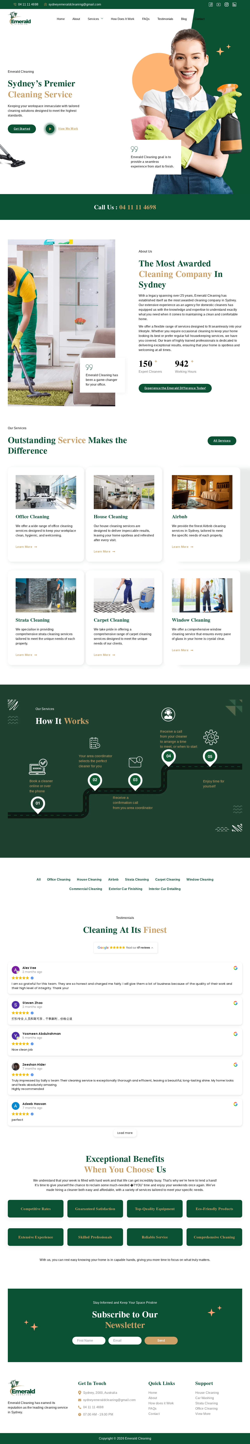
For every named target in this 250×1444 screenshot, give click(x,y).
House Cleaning (207, 1392)
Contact (199, 19)
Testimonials (165, 19)
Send (161, 1340)
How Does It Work (122, 19)
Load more (125, 1133)
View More (203, 1413)
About (76, 19)
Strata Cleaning (206, 1403)
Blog (184, 19)
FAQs (146, 19)
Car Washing (204, 1398)
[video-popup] (50, 128)
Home (61, 19)
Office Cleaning (206, 1408)
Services (93, 19)
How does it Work (161, 1403)
